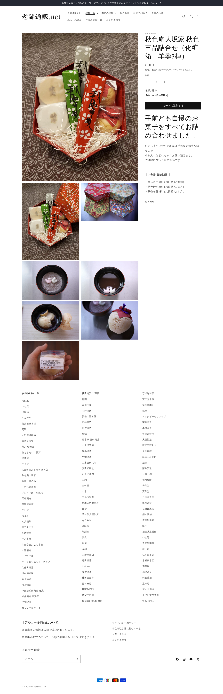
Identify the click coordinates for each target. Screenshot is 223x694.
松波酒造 (86, 427)
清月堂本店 (148, 404)
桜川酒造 (26, 584)
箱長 (144, 525)
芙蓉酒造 (147, 422)
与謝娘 (85, 531)
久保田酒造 (28, 567)
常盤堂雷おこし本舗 (32, 544)
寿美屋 (146, 566)
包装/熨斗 (151, 90)
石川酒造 (26, 578)
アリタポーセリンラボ (154, 416)
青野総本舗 (148, 542)
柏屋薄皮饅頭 (149, 531)
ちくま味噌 (88, 473)
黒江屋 (25, 458)
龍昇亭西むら (149, 445)
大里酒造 (147, 439)
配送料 (155, 69)
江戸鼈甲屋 (28, 555)
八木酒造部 (148, 497)
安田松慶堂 (88, 468)
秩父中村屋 (88, 594)
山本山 (85, 491)
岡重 (24, 429)
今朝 (84, 548)
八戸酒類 (26, 521)
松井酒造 (86, 422)
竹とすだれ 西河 (31, 452)
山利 (84, 479)
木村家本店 (148, 560)
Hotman (86, 566)
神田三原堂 (88, 577)
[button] (91, 13)
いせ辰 (25, 406)
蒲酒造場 (147, 577)
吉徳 (84, 508)
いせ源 (146, 537)
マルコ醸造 (88, 497)
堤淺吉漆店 (148, 508)
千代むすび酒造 (150, 594)
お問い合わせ (119, 634)
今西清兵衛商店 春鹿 (33, 590)
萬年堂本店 (148, 399)
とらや (25, 509)
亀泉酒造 (147, 502)
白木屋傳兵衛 (89, 462)
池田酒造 (86, 560)
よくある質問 (119, 640)
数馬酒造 (86, 450)
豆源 (84, 433)
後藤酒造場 (148, 433)
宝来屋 (146, 583)
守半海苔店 (148, 393)
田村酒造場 (28, 573)
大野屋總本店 (29, 434)
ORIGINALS (148, 600)
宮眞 (84, 537)
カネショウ (28, 440)
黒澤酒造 (147, 427)
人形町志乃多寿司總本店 (35, 469)
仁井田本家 (148, 554)
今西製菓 (26, 532)
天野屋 (25, 400)
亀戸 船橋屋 (28, 446)
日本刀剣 (147, 473)
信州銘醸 (147, 479)
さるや (25, 463)
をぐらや (86, 520)
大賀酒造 (86, 571)
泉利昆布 (147, 450)
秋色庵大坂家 (29, 475)
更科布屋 (86, 583)
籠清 (84, 542)
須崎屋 (85, 525)
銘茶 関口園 (88, 589)
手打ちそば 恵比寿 (32, 492)
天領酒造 (26, 498)
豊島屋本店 (28, 504)
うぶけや (26, 417)
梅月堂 (146, 485)
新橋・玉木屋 (89, 416)
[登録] (76, 659)
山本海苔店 (88, 445)
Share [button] (151, 201)
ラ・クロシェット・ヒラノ (36, 561)
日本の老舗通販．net (37, 686)
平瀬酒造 (86, 456)
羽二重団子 (28, 527)
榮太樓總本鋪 (29, 423)
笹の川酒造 (148, 589)
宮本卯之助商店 (90, 502)
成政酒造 (147, 571)
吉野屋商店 (88, 554)
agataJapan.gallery (92, 600)
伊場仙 (25, 411)
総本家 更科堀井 (90, 439)
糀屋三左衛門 (149, 456)
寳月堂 (146, 491)
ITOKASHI (27, 601)
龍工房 (146, 548)
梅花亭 (25, 515)
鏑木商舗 (147, 514)
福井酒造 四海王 (30, 596)
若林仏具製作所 (90, 514)
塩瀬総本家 (148, 520)
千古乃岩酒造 (29, 486)
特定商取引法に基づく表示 (126, 628)
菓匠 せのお (29, 481)
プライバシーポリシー (124, 622)
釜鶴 (144, 462)
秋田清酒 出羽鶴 (90, 393)
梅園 (84, 399)
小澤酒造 (26, 550)
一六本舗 (26, 538)
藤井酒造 (147, 468)
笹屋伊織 (86, 404)
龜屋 (144, 410)
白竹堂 (85, 485)
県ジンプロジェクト (32, 607)
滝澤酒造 (86, 410)
